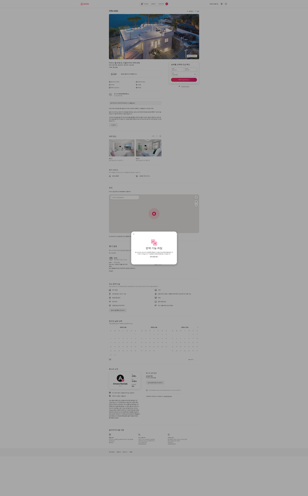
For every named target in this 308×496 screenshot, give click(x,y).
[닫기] (133, 234)
